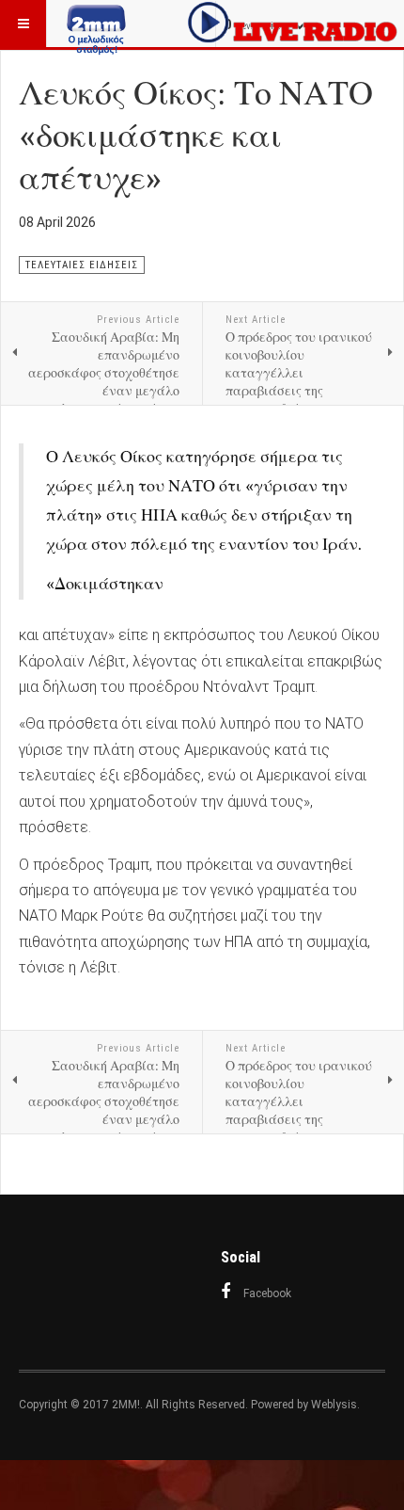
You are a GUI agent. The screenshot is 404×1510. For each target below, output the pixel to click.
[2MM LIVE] (293, 21)
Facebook (267, 1293)
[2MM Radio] (95, 23)
